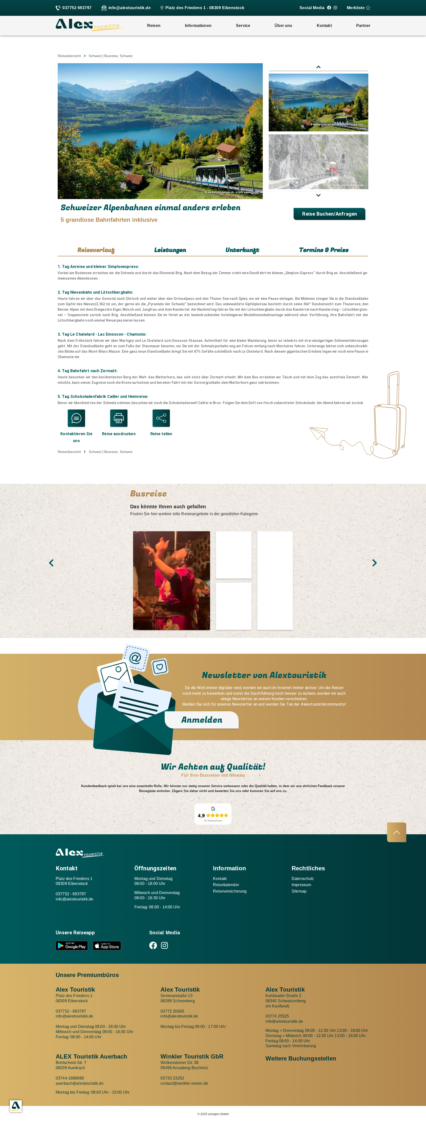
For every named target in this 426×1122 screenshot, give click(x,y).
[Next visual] (375, 563)
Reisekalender (226, 885)
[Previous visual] (51, 563)
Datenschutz (303, 879)
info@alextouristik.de (129, 8)
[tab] (96, 250)
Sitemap (299, 891)
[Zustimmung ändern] (16, 1106)
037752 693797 (77, 8)
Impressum (301, 885)
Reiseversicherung (230, 891)
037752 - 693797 (71, 894)
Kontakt (220, 879)
